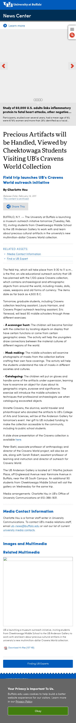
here (18, 439)
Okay (38, 711)
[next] (72, 66)
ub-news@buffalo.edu (25, 526)
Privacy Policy (24, 701)
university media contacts (19, 530)
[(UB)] (38, 6)
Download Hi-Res (21, 648)
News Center (17, 15)
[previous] (4, 66)
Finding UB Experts (38, 664)
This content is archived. (16, 199)
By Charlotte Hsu (15, 189)
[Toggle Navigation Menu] (72, 32)
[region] (38, 701)
